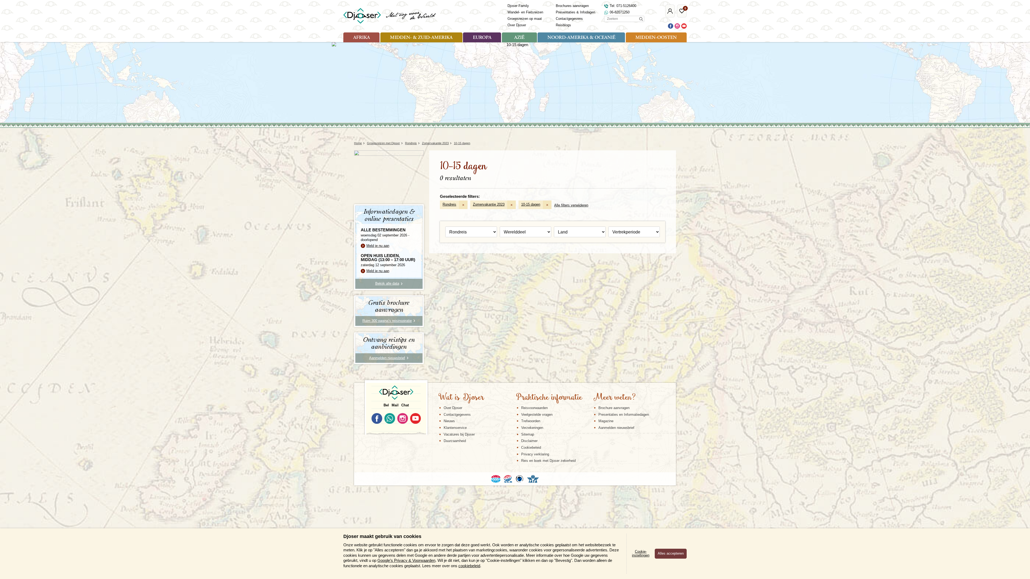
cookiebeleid (469, 565)
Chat (405, 405)
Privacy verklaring (535, 454)
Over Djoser (516, 25)
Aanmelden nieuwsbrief (616, 428)
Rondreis (449, 204)
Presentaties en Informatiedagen (623, 415)
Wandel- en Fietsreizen (525, 12)
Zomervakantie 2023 (489, 204)
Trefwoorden (530, 421)
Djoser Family (518, 6)
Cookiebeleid (531, 448)
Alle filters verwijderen (571, 205)
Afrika (361, 37)
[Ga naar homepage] (389, 16)
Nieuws (449, 421)
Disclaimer (529, 441)
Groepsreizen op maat (524, 19)
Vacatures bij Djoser (459, 434)
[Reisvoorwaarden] (515, 478)
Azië (519, 37)
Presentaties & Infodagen (575, 12)
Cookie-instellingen (640, 554)
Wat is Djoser (461, 397)
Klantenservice (455, 428)
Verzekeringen (532, 428)
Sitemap (527, 434)
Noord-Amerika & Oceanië (581, 37)
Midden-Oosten (656, 37)
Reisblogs (563, 25)
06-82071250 (620, 12)
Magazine (605, 421)
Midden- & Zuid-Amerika (421, 37)
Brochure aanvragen (614, 408)
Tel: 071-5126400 (623, 6)
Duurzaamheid (455, 441)
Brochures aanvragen (572, 6)
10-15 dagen (530, 204)
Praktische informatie (549, 397)
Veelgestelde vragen (537, 415)
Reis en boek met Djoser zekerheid (548, 461)
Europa (482, 37)
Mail (395, 405)
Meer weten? (614, 397)
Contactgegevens (569, 19)
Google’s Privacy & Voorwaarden (406, 560)
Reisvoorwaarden (534, 408)
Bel (386, 405)
